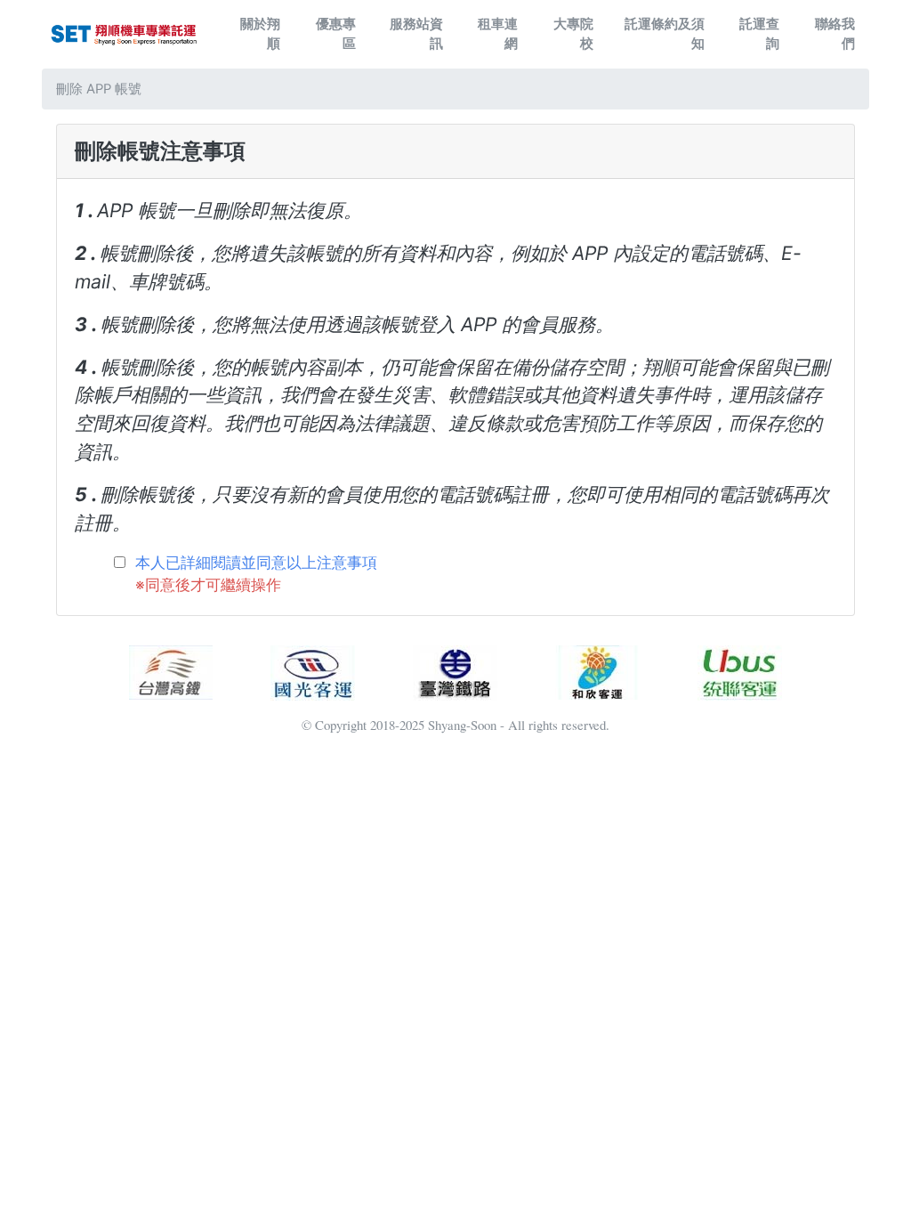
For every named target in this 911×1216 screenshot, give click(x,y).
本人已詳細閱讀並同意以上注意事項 (256, 563)
